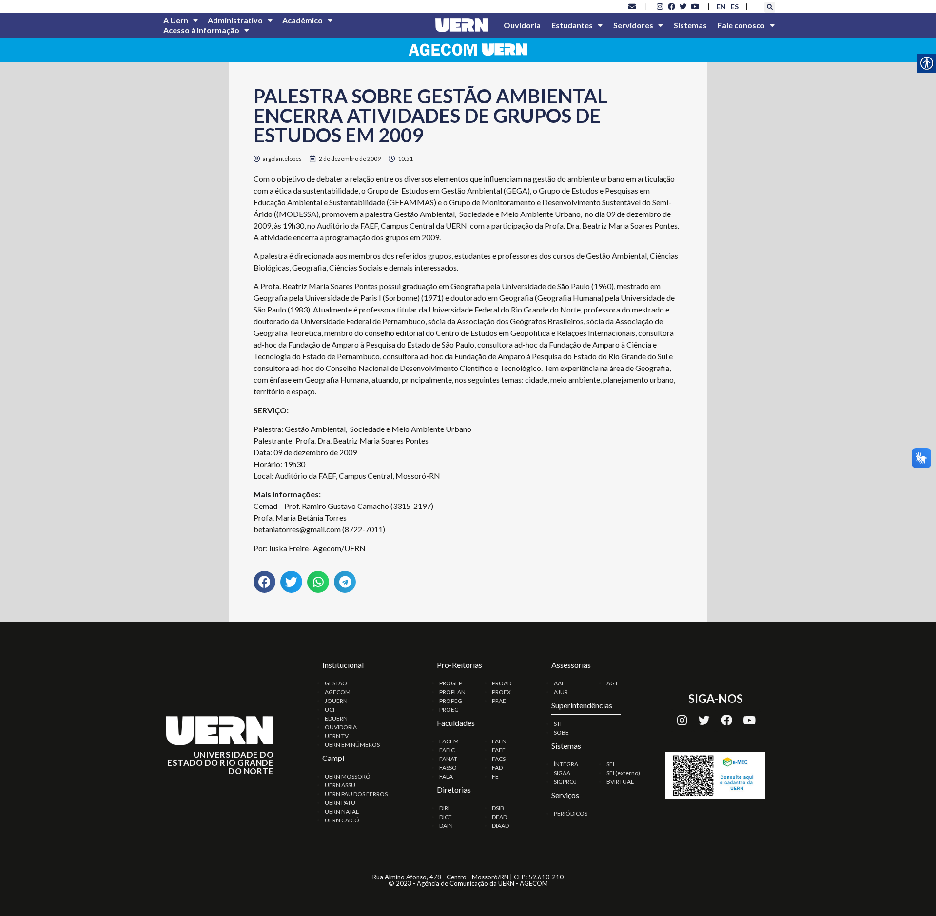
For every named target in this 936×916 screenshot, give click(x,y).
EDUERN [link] (336, 718)
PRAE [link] (499, 700)
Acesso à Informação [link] (201, 30)
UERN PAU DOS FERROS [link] (356, 794)
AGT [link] (612, 683)
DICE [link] (445, 816)
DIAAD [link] (500, 825)
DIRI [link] (444, 808)
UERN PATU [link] (340, 802)
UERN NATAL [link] (342, 811)
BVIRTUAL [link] (620, 781)
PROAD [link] (501, 683)
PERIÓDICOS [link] (570, 813)
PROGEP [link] (450, 683)
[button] (769, 7)
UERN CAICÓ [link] (342, 820)
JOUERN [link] (336, 700)
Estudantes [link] (572, 25)
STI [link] (558, 723)
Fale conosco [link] (741, 25)
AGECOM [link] (338, 692)
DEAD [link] (499, 816)
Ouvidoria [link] (522, 25)
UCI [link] (329, 709)
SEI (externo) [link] (623, 773)
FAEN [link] (499, 741)
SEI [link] (610, 764)
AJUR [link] (561, 692)
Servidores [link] (633, 25)
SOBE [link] (561, 732)
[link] (632, 6)
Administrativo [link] (235, 20)
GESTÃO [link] (336, 683)
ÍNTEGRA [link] (566, 764)
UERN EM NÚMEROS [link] (352, 744)
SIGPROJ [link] (565, 781)
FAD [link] (497, 767)
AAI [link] (558, 683)
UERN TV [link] (337, 736)
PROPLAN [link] (452, 692)
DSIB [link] (498, 808)
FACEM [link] (449, 741)
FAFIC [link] (447, 750)
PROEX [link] (501, 692)
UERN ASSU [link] (340, 785)
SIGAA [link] (562, 773)
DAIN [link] (446, 825)
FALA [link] (446, 776)
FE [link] (495, 776)
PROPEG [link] (450, 700)
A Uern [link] (175, 20)
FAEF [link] (499, 750)
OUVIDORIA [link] (341, 727)
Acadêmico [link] (302, 20)
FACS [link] (499, 758)
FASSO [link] (448, 767)
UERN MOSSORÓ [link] (347, 776)
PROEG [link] (449, 709)
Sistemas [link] (690, 25)
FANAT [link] (448, 758)
